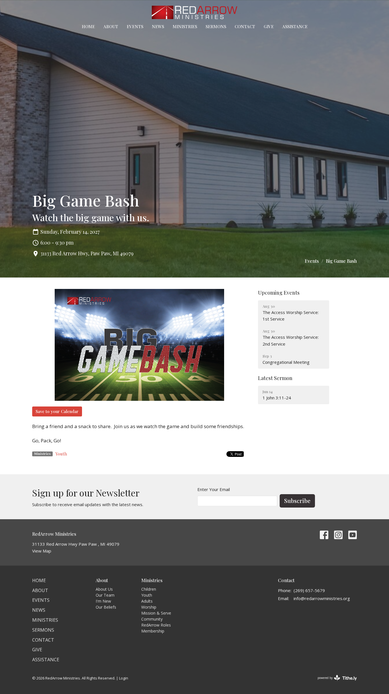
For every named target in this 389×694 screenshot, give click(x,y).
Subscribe (297, 500)
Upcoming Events (279, 292)
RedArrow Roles (156, 625)
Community (152, 619)
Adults (147, 601)
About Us (104, 589)
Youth (61, 454)
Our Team (105, 595)
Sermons (216, 26)
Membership (152, 631)
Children (148, 589)
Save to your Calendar (57, 411)
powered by (334, 682)
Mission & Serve (156, 613)
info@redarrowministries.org (322, 598)
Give (269, 26)
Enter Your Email (213, 489)
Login (123, 678)
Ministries (185, 26)
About (110, 26)
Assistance (295, 26)
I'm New (103, 601)
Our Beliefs (106, 607)
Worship (148, 607)
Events (135, 26)
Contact (245, 26)
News (158, 26)
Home (88, 26)
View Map (41, 551)
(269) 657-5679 (309, 590)
